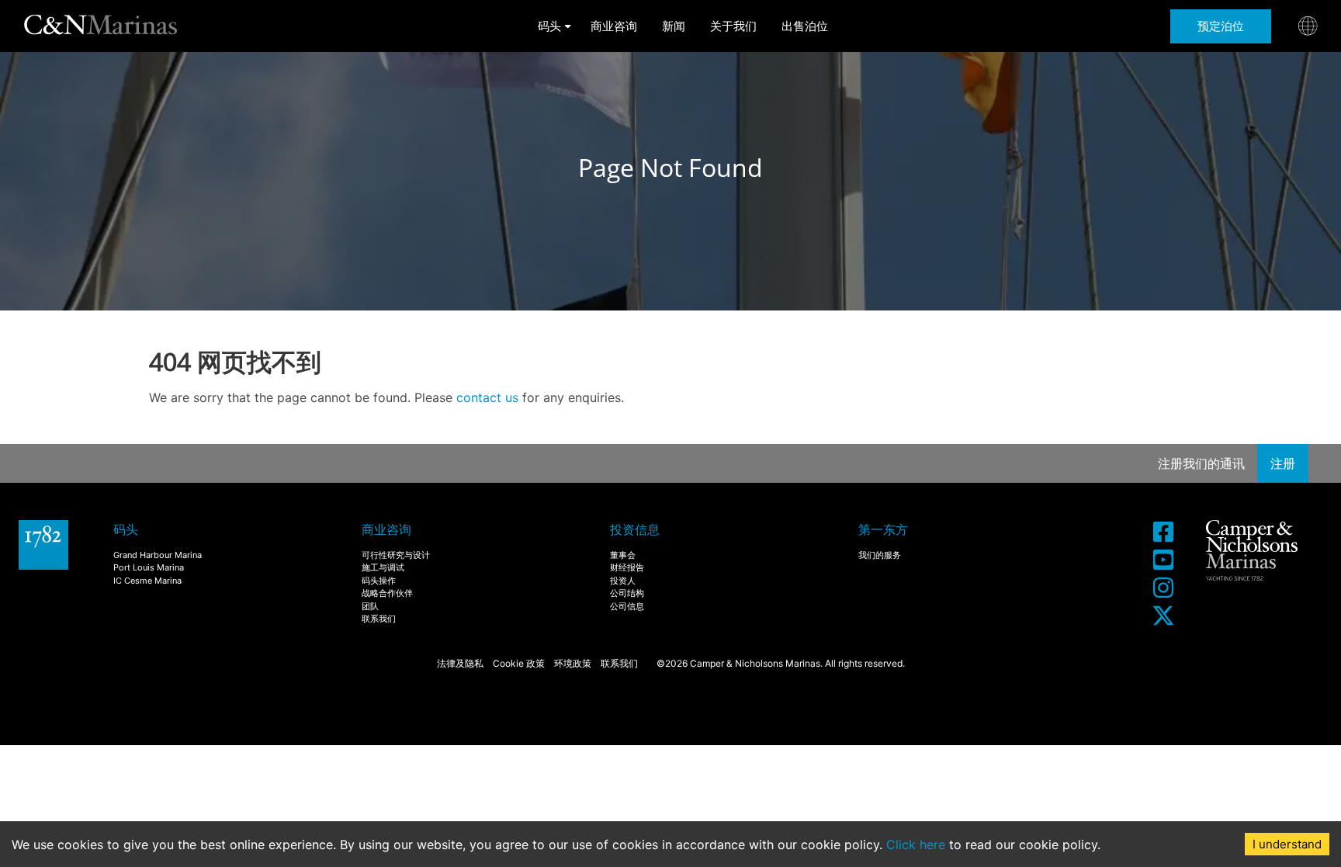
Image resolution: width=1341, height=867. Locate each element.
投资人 (623, 580)
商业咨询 (614, 26)
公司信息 (627, 606)
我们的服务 (879, 555)
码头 (549, 26)
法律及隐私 (460, 663)
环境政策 (572, 663)
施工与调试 (383, 567)
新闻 (673, 26)
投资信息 (635, 529)
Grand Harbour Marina (157, 555)
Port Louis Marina (148, 567)
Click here (915, 844)
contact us (487, 397)
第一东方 (883, 529)
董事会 (623, 555)
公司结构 (627, 593)
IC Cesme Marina (147, 580)
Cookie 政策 (519, 663)
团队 (370, 606)
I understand (1287, 844)
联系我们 (379, 618)
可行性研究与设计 (396, 555)
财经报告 (627, 567)
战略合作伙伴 (387, 593)
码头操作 (379, 580)
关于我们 (733, 26)
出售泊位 (804, 26)
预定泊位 (1220, 26)
